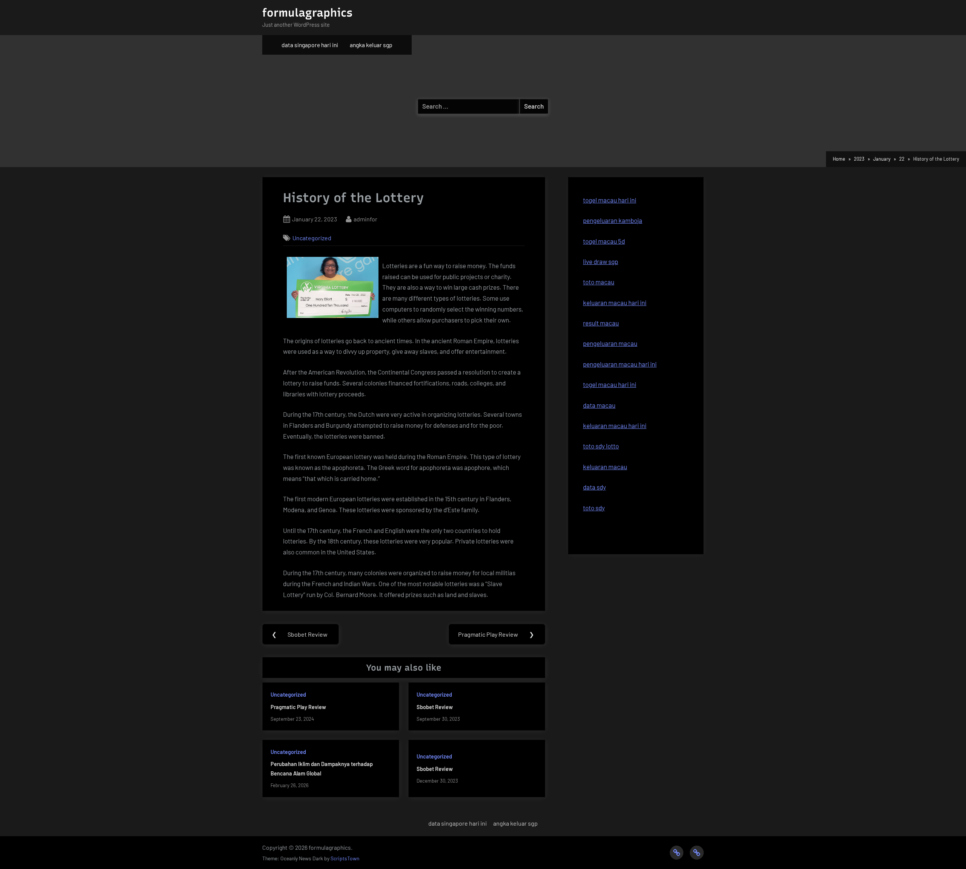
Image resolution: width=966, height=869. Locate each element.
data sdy (594, 487)
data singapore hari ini (309, 44)
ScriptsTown (345, 858)
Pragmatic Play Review (298, 707)
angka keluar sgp (371, 44)
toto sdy (594, 507)
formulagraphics (307, 12)
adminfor (365, 219)
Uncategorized (311, 237)
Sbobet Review (435, 707)
